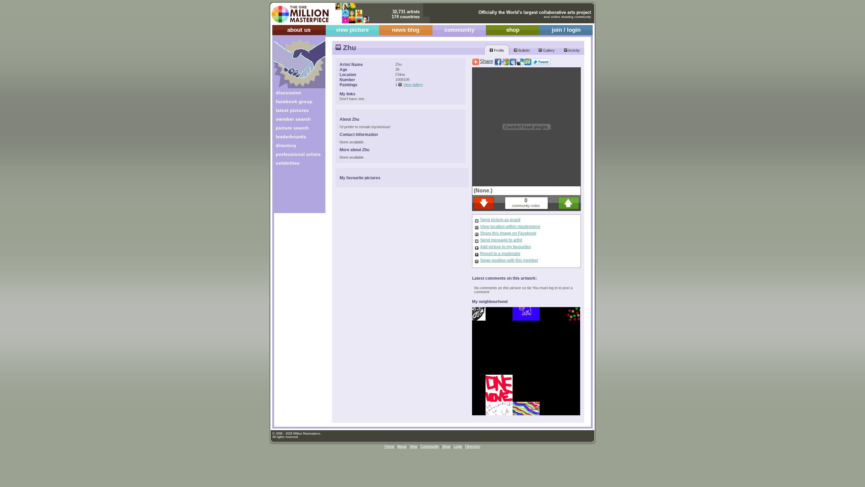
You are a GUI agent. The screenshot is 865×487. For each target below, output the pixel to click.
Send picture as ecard (500, 219)
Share (486, 61)
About (401, 446)
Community (429, 446)
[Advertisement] (295, 192)
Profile (498, 50)
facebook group (294, 101)
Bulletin (523, 50)
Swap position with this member (509, 260)
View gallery (413, 85)
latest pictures (292, 110)
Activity (573, 50)
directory (286, 145)
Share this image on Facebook (508, 233)
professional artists (298, 154)
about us (299, 30)
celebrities (288, 163)
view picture (352, 30)
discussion (288, 92)
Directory (472, 446)
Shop (446, 446)
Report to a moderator (500, 253)
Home (389, 446)
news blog (405, 30)
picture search (292, 128)
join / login (566, 30)
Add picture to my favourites (505, 247)
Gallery (548, 50)
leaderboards (291, 136)
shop (512, 30)
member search (293, 119)
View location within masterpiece (510, 226)
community (459, 30)
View (413, 446)
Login (457, 446)
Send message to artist (501, 240)
